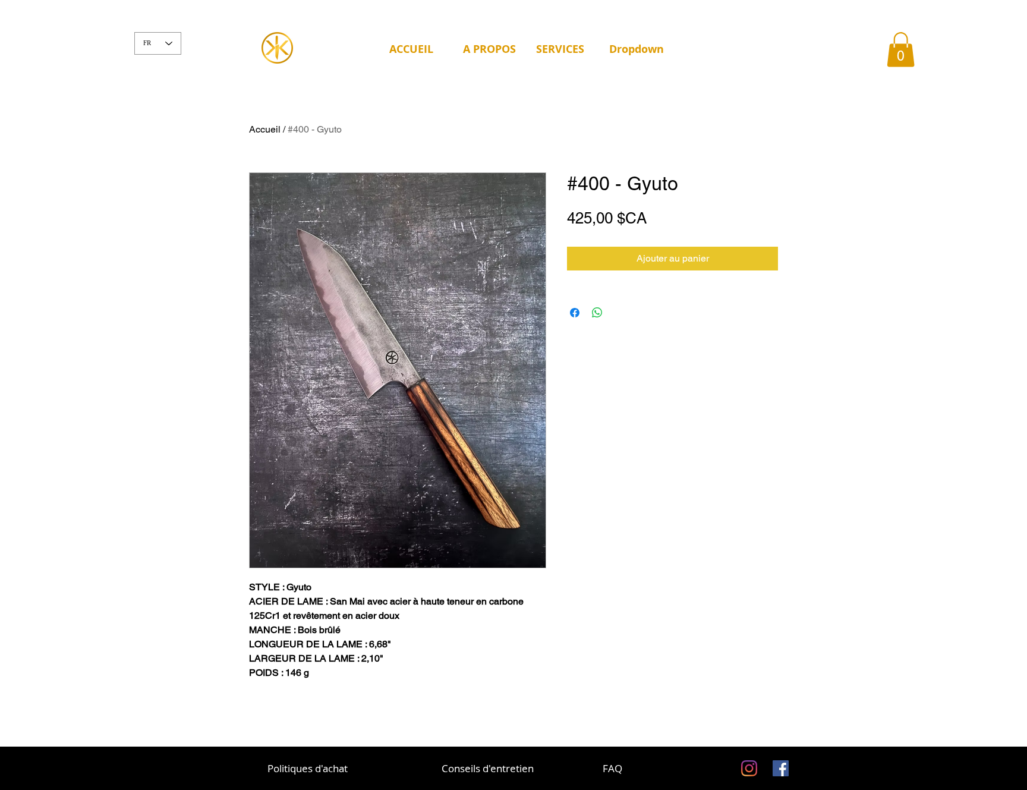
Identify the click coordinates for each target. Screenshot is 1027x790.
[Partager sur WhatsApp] (597, 313)
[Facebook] (781, 768)
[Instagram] (749, 768)
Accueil (265, 129)
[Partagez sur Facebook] (575, 313)
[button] (490, 49)
